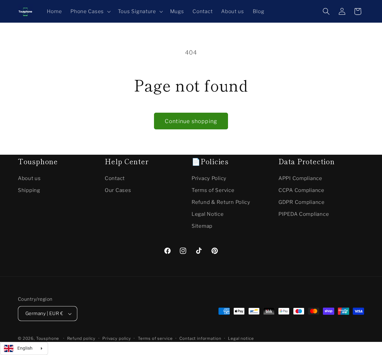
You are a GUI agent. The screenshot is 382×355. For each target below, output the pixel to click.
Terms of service (155, 338)
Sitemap (202, 226)
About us (29, 178)
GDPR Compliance (301, 202)
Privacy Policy (209, 178)
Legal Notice (208, 214)
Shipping (29, 190)
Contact (115, 178)
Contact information (200, 338)
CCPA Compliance (301, 190)
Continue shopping (191, 121)
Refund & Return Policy (221, 202)
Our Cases (118, 190)
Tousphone (47, 338)
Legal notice (241, 338)
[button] (90, 11)
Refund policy (81, 338)
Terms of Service (213, 190)
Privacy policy (116, 338)
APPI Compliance (300, 178)
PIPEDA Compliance (303, 214)
